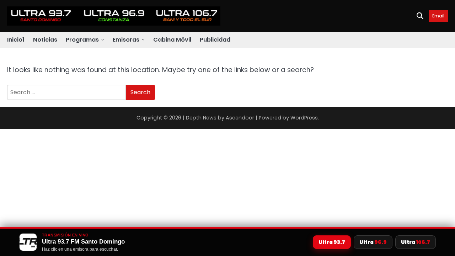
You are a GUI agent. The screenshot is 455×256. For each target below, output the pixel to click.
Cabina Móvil (172, 40)
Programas (82, 40)
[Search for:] (66, 92)
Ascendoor (240, 117)
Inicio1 (16, 40)
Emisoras (126, 40)
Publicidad (215, 40)
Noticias (45, 40)
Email (438, 16)
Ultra (331, 242)
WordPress (304, 117)
